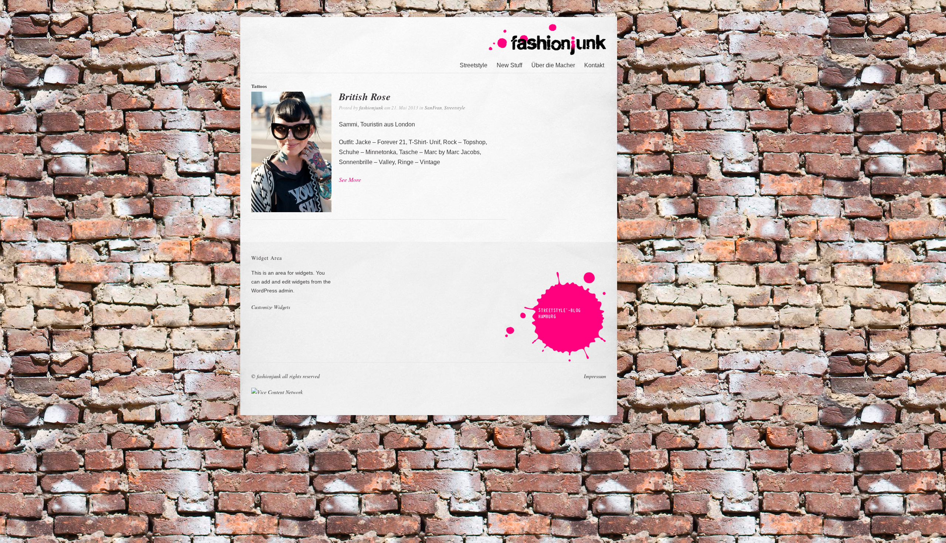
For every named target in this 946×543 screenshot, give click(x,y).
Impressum (595, 376)
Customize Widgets (270, 306)
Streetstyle (473, 65)
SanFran (433, 107)
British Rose (365, 96)
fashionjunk (371, 107)
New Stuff (509, 65)
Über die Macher (553, 65)
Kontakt (594, 65)
